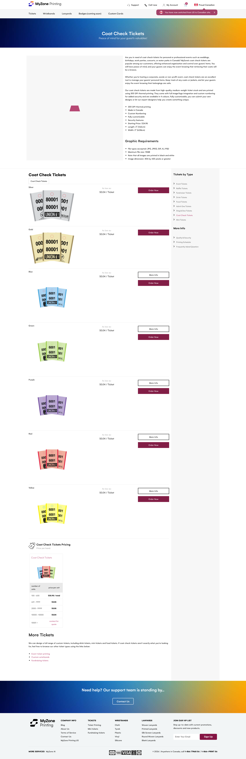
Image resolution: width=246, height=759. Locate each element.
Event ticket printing (40, 653)
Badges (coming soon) (90, 13)
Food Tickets (181, 201)
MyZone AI (51, 751)
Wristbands (49, 13)
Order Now (153, 190)
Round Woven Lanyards (152, 736)
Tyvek (117, 728)
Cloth (117, 725)
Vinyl (117, 736)
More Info (153, 275)
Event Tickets (181, 184)
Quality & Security (183, 237)
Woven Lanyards (149, 725)
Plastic (118, 732)
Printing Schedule (183, 242)
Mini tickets (93, 728)
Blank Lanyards (149, 740)
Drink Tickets (181, 197)
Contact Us (123, 701)
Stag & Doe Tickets (184, 210)
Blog (63, 725)
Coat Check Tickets (39, 181)
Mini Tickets (181, 220)
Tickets (32, 13)
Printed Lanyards (149, 728)
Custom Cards (115, 13)
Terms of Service (68, 732)
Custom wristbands (40, 657)
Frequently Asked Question (187, 246)
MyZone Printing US (70, 740)
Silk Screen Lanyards (151, 732)
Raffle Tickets (181, 188)
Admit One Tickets (183, 206)
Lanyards (67, 13)
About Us (65, 728)
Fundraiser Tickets (183, 192)
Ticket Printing (94, 725)
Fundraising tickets (39, 660)
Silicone (118, 740)
